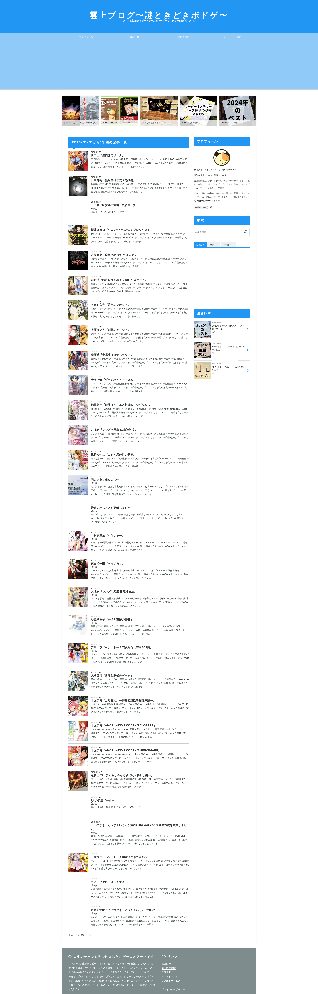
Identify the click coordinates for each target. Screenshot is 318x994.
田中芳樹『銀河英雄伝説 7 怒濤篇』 (113, 180)
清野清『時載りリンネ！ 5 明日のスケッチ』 (119, 280)
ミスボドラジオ (170, 976)
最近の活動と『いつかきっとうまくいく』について (123, 910)
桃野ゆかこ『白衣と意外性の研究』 (113, 454)
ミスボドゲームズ (171, 980)
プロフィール (86, 36)
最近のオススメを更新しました (110, 507)
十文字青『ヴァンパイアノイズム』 (113, 379)
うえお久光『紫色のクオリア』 (110, 304)
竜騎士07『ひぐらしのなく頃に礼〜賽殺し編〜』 (122, 775)
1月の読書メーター (103, 800)
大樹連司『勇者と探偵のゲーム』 (112, 675)
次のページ (86, 934)
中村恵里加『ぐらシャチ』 (108, 535)
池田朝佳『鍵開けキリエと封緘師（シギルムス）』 (123, 404)
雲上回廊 (166, 963)
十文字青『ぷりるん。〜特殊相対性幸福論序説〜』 (123, 700)
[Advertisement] (159, 66)
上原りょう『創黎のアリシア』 (110, 329)
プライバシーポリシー (173, 989)
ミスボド (166, 972)
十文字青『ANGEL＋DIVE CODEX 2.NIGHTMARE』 (126, 750)
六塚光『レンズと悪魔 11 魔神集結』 (114, 591)
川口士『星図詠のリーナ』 (108, 155)
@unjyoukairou (229, 169)
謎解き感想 (183, 36)
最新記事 (204, 313)
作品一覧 (134, 36)
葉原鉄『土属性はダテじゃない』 (112, 354)
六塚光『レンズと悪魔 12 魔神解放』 (114, 429)
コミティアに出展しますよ (108, 882)
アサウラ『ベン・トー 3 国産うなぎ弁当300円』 (122, 857)
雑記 (95, 209)
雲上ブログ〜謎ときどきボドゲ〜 (159, 15)
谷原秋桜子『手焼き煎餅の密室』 (112, 619)
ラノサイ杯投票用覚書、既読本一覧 (113, 205)
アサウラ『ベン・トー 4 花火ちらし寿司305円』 (122, 647)
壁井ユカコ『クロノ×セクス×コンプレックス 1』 (121, 229)
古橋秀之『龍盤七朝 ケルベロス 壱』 (114, 255)
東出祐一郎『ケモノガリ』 (108, 563)
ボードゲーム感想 (232, 36)
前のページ (74, 934)
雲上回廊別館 (169, 967)
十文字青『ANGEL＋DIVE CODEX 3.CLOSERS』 (123, 725)
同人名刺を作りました (105, 479)
